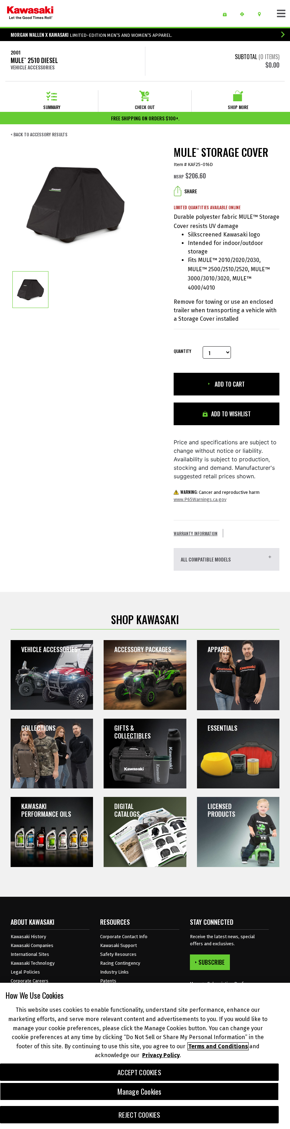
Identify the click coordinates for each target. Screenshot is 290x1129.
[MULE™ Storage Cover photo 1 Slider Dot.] (30, 290)
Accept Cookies (139, 1072)
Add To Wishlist (230, 414)
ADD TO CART (229, 384)
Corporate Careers (29, 980)
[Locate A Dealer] (262, 14)
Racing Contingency (120, 963)
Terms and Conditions (218, 1046)
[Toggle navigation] (281, 13)
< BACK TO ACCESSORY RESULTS (39, 134)
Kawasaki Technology (32, 963)
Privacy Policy (161, 1055)
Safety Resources (118, 954)
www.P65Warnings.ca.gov (200, 499)
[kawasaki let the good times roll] (30, 13)
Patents (108, 980)
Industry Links (114, 972)
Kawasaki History (28, 936)
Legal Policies (25, 972)
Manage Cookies (139, 1091)
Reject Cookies (139, 1115)
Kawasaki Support (118, 945)
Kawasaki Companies (32, 945)
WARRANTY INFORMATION (196, 533)
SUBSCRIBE (211, 962)
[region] (145, 1056)
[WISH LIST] (227, 14)
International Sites (30, 954)
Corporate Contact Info (123, 936)
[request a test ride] (244, 14)
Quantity (182, 351)
